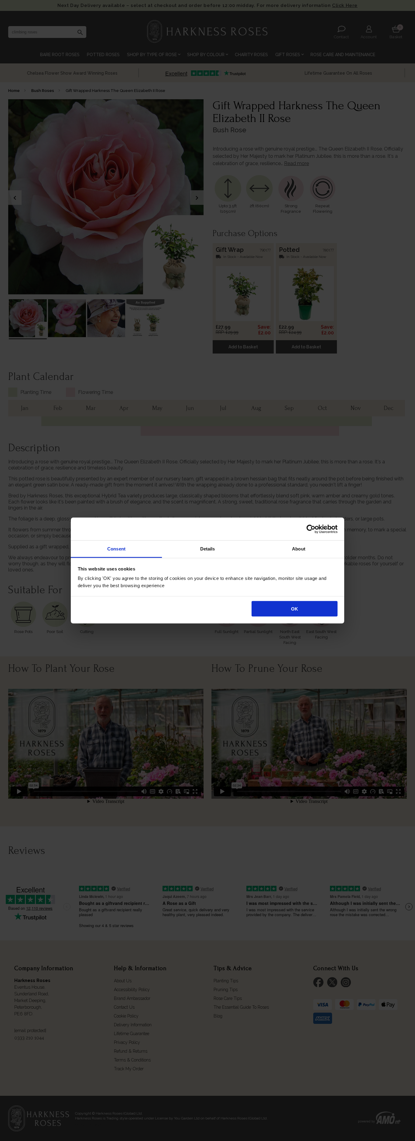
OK (294, 608)
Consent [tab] (116, 548)
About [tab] (298, 548)
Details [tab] (207, 548)
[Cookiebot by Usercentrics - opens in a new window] (311, 528)
